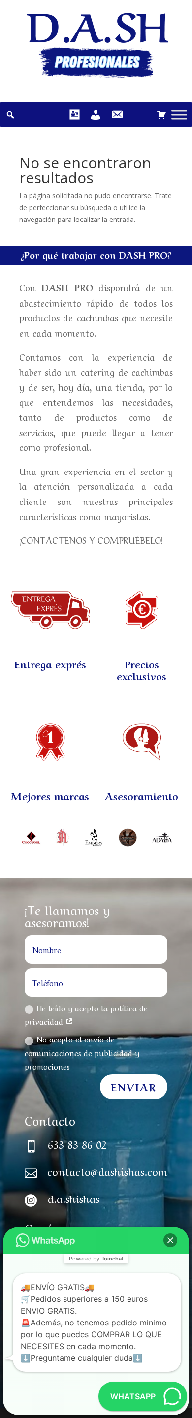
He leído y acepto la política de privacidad (86, 1014)
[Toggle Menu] (179, 114)
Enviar (134, 1086)
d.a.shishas (73, 1197)
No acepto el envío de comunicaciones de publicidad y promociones (82, 1052)
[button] (170, 1240)
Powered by (96, 1258)
